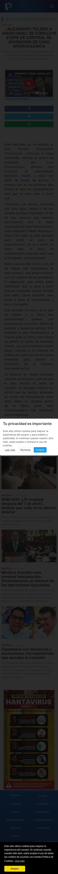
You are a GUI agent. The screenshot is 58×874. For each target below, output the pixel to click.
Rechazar (25, 449)
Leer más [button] (20, 861)
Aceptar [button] (15, 868)
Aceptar (40, 449)
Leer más (10, 449)
